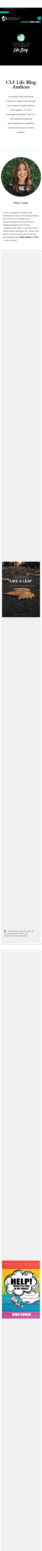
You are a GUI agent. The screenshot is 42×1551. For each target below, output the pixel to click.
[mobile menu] (39, 18)
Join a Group (4, 12)
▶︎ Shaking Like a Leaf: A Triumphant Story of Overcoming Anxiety (18, 933)
